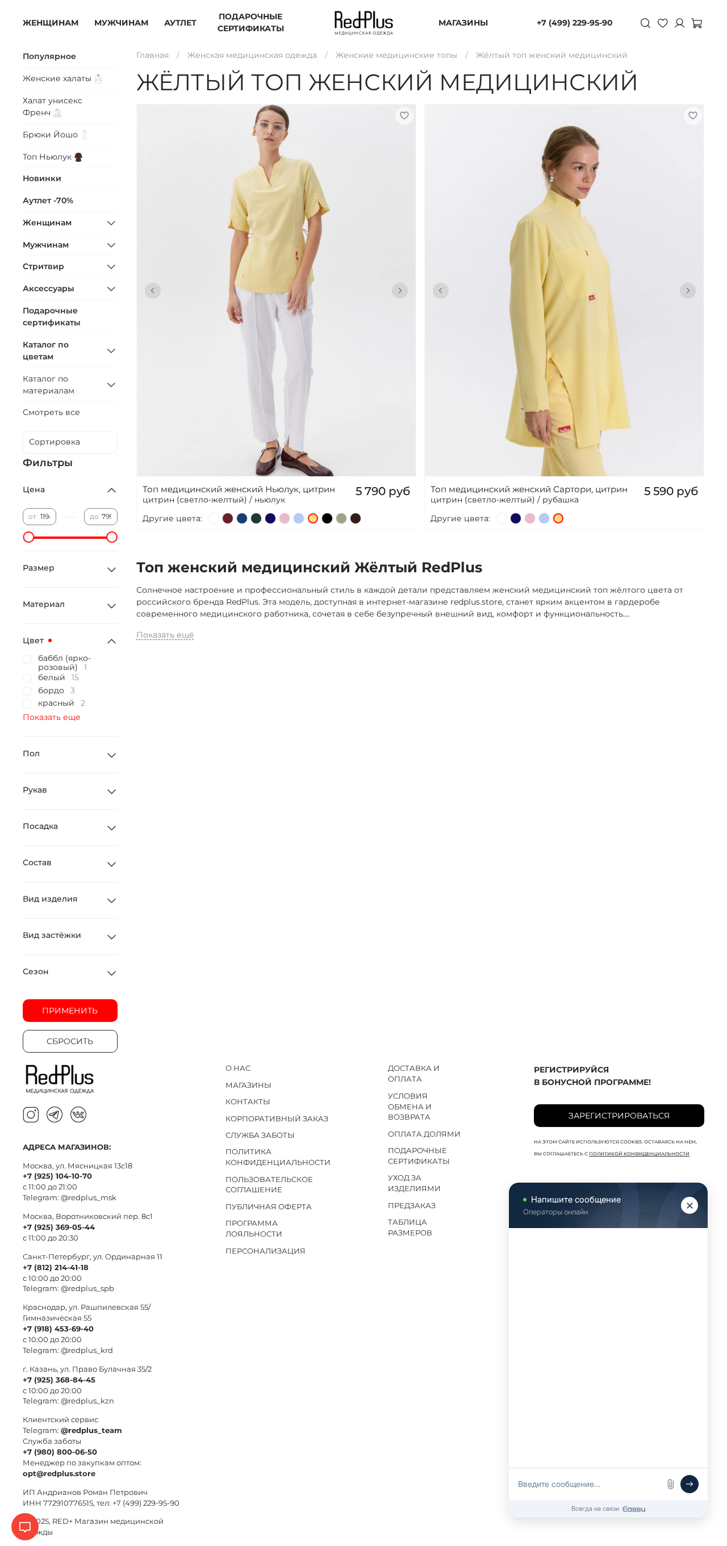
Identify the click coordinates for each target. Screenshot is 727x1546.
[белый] (213, 518)
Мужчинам (46, 245)
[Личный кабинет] (679, 23)
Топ (48, 157)
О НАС (237, 1068)
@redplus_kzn (87, 1401)
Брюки (51, 134)
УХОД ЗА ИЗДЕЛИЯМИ (414, 1183)
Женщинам (47, 222)
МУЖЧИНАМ (121, 23)
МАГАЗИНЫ (463, 23)
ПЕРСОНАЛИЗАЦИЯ (265, 1251)
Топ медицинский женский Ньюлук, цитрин (239, 489)
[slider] (28, 537)
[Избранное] (662, 23)
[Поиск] (645, 23)
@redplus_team (91, 1430)
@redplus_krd (87, 1350)
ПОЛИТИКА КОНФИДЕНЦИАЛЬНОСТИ (278, 1157)
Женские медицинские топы (396, 55)
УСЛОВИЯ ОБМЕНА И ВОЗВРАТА (410, 1107)
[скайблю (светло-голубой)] (298, 518)
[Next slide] (400, 291)
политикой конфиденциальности (639, 1154)
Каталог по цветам (46, 351)
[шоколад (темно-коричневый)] (355, 518)
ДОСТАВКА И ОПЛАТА (414, 1073)
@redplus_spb (87, 1288)
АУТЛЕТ (180, 23)
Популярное (49, 56)
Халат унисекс (52, 106)
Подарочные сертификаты (52, 316)
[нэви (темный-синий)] (270, 518)
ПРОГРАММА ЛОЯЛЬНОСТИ (253, 1228)
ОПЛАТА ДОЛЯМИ (424, 1134)
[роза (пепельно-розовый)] (284, 518)
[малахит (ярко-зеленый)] (256, 518)
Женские (58, 78)
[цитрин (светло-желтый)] (313, 518)
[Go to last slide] (153, 291)
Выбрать (276, 312)
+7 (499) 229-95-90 (575, 23)
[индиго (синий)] (242, 518)
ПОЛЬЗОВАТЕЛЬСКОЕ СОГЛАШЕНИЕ (269, 1185)
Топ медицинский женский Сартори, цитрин (529, 489)
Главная (152, 55)
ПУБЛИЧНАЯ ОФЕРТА (268, 1207)
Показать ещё (165, 634)
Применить (70, 1010)
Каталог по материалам (48, 385)
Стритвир (43, 266)
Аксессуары (48, 288)
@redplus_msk (88, 1197)
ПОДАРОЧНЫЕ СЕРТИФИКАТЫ (251, 22)
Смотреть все (51, 412)
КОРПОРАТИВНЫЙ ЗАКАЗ (276, 1119)
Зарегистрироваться (619, 1116)
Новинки (42, 178)
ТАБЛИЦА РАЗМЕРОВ (410, 1227)
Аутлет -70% (48, 200)
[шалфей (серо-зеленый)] (341, 518)
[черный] (327, 518)
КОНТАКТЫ (247, 1101)
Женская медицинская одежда (252, 55)
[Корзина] (696, 23)
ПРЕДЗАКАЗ (412, 1205)
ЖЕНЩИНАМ (50, 23)
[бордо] (227, 518)
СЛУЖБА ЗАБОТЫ (260, 1135)
